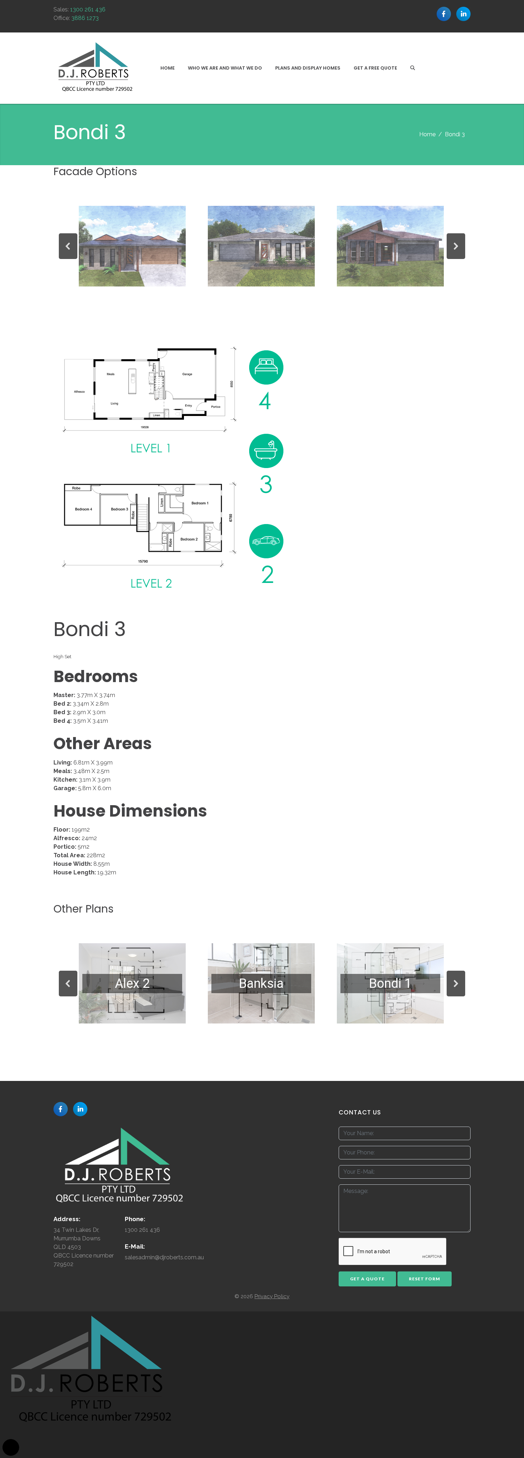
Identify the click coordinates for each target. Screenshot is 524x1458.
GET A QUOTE (367, 1278)
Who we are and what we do (225, 68)
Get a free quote (375, 68)
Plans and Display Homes (307, 68)
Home (167, 68)
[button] (68, 246)
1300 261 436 (88, 9)
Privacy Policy (272, 1296)
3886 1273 (85, 18)
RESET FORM (424, 1278)
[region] (262, 246)
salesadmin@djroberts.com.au (164, 1257)
